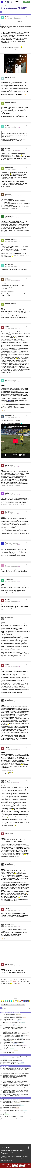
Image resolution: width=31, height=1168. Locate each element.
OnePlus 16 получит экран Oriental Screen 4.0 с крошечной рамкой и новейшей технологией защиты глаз (15, 1082)
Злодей (7, 149)
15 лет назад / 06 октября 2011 (12, 544)
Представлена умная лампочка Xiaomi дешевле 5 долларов (16, 1073)
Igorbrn (7, 565)
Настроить (22, 1166)
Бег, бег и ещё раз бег (7, 1024)
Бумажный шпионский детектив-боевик (11, 1062)
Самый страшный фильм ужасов (10, 1020)
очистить (20, 983)
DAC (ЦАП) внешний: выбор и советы (11, 1019)
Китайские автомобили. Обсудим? (10, 1025)
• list (18, 981)
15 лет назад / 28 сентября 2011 (12, 169)
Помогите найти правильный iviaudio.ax (11, 1105)
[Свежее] (8, 2)
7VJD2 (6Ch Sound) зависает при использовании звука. (14, 1112)
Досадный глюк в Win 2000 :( (9, 1108)
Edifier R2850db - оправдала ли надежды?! (12, 1022)
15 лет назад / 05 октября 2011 (12, 494)
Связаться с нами (5, 1156)
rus (9, 983)
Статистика (4, 1157)
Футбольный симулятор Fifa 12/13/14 (14, 8)
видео (9, 400)
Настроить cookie (18, 1159)
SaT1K (7, 17)
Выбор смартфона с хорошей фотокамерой (12, 1045)
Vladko (7, 493)
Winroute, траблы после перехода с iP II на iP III (13, 1110)
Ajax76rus (8, 543)
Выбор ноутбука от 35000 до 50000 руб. (11, 1037)
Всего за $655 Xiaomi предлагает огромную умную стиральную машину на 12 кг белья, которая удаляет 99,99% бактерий (16, 1069)
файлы (16, 983)
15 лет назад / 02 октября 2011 (12, 305)
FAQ (27, 1156)
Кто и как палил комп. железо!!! (9, 1107)
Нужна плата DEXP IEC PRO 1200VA (10, 1060)
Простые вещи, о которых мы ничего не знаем (13, 1017)
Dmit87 (7, 327)
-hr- (6, 983)
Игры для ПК (3, 5)
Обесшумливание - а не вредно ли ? (10, 1099)
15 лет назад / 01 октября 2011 (12, 280)
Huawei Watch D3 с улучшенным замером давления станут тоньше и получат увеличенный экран (15, 1095)
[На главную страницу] (2, 2)
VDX (6, 194)
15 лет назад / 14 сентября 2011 (14, 18)
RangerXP (8, 77)
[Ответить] (26, 16)
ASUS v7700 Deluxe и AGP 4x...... (9, 1104)
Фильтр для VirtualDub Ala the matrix (11, 1063)
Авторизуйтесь (4, 1004)
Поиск (24, 1156)
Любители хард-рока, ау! (8, 1043)
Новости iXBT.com (5, 1066)
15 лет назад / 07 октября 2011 (12, 566)
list (21, 981)
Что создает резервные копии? (9, 1016)
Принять (15, 1166)
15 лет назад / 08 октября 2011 (12, 782)
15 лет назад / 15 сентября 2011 (12, 104)
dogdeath (8, 416)
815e (4, 1114)
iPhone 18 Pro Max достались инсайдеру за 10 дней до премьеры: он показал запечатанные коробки (14, 1088)
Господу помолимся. (7, 1052)
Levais (7, 579)
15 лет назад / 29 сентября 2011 (12, 217)
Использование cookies (7, 1159)
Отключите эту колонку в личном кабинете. (10, 1118)
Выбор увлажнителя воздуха (9, 1014)
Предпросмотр (20, 1004)
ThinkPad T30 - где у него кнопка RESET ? (11, 1116)
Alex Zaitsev (9, 102)
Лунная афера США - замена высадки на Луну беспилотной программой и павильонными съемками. (16, 1036)
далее (5, 12)
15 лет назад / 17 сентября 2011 (12, 150)
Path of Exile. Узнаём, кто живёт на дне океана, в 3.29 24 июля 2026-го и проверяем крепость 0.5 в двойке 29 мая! (16, 1033)
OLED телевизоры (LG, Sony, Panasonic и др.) (12, 1042)
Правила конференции (16, 1156)
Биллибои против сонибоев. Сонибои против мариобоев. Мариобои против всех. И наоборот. (15, 1028)
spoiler (3, 981)
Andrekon (8, 216)
